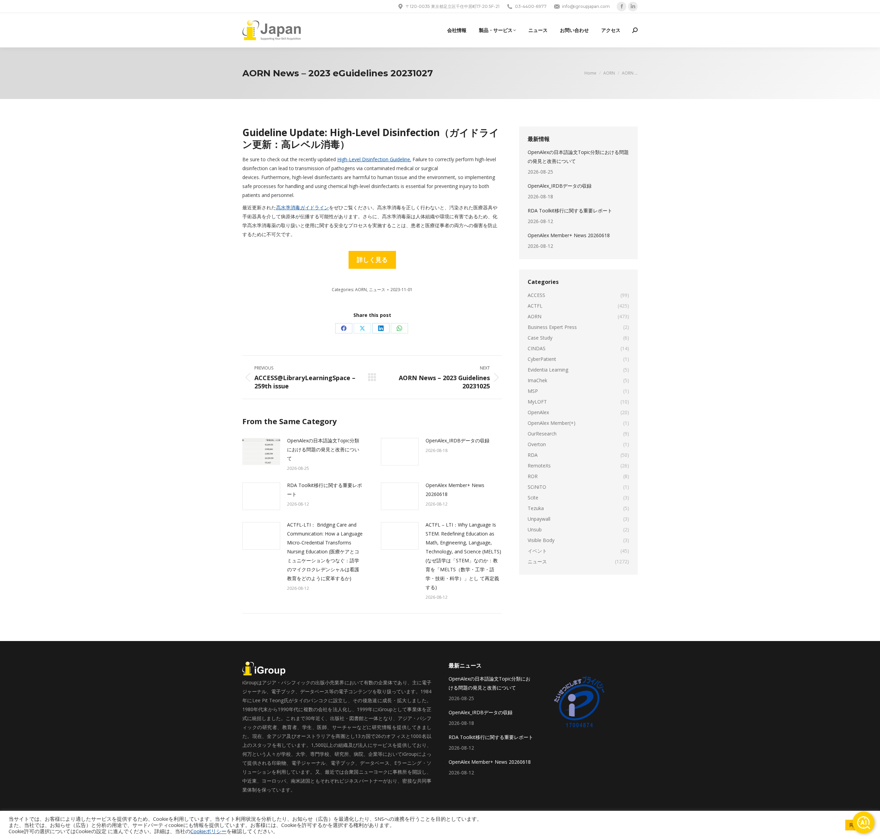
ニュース (377, 289)
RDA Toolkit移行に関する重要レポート (324, 489)
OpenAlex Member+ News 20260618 (455, 489)
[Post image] (261, 451)
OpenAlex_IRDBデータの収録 (458, 440)
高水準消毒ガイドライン (302, 207)
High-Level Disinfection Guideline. (374, 159)
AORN (361, 289)
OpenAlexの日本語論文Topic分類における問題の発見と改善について (323, 449)
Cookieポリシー (208, 831)
